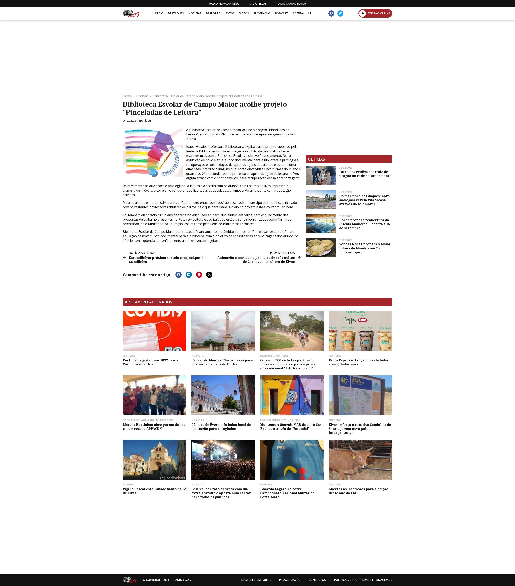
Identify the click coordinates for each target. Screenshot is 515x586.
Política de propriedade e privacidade (363, 580)
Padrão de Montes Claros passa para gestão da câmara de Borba (222, 362)
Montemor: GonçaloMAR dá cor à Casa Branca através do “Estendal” (292, 427)
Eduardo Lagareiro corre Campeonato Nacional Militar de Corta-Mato (287, 493)
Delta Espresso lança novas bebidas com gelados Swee (359, 362)
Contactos (317, 580)
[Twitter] (340, 13)
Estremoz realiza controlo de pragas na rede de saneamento (365, 174)
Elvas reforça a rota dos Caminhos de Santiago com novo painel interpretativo (360, 429)
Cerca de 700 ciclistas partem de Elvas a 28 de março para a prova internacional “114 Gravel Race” (287, 364)
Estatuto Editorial (256, 580)
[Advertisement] (243, 56)
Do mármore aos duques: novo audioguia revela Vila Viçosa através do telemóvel (364, 200)
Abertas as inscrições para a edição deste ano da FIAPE (358, 491)
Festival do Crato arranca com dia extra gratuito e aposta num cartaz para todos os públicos (221, 493)
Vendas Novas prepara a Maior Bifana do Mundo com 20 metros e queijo (365, 248)
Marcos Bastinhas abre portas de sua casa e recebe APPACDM (154, 427)
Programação (290, 580)
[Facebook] (331, 13)
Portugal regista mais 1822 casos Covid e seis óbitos (150, 362)
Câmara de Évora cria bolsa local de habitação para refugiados (221, 427)
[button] (362, 13)
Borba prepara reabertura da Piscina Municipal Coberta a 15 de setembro (364, 224)
